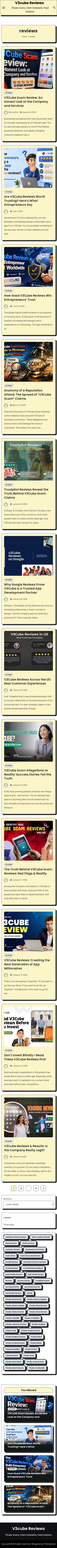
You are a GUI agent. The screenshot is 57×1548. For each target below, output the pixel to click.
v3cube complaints (32, 1318)
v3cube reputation (12, 1349)
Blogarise (36, 1544)
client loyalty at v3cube (41, 1237)
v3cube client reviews (38, 1305)
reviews (8, 93)
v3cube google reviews (30, 1330)
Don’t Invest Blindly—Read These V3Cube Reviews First (25, 1057)
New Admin (13, 112)
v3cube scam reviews (35, 1362)
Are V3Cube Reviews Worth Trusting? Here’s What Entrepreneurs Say (24, 201)
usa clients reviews (32, 1287)
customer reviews (12, 1249)
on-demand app (11, 1268)
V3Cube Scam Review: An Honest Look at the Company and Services (26, 102)
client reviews (11, 1243)
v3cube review (31, 1349)
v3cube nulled (36, 1337)
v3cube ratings (36, 1343)
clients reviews (28, 1243)
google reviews (11, 1262)
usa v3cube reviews (13, 1293)
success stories (23, 1280)
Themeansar (49, 1544)
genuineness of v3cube (34, 1249)
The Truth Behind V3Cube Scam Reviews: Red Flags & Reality (28, 871)
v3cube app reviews (13, 1299)
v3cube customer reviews (16, 1324)
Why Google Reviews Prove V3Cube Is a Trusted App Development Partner (24, 589)
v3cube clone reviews (38, 1312)
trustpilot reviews (42, 1280)
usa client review (12, 1287)
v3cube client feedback (14, 1305)
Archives (7, 1199)
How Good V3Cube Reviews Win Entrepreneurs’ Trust (28, 298)
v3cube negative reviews (15, 1337)
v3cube (29, 1293)
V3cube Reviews (29, 3)
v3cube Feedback (38, 1324)
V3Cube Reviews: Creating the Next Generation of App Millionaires (27, 964)
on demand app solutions (33, 1268)
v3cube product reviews (15, 1343)
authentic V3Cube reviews (15, 1237)
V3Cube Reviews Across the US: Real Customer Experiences (27, 681)
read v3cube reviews (14, 1274)
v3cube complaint (12, 1318)
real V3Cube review (36, 1274)
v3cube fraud (10, 1330)
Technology (8, 1224)
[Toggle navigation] (3, 7)
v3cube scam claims (13, 1362)
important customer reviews (34, 1262)
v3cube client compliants (37, 1299)
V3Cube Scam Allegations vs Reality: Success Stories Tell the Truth (27, 774)
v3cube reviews (11, 1355)
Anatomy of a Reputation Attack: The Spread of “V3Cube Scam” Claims (27, 394)
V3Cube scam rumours (14, 1368)
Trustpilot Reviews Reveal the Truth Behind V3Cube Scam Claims (26, 494)
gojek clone (10, 1256)
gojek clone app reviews (30, 1256)
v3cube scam (28, 1355)
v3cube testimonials (37, 1368)
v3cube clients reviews (14, 1312)
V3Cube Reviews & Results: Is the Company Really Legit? (26, 1148)
